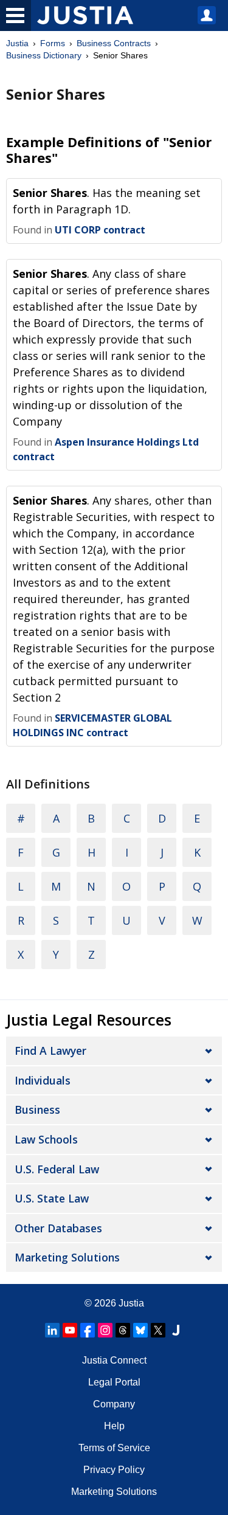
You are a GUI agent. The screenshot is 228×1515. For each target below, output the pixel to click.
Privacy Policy (114, 1470)
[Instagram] (105, 1330)
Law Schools (46, 1139)
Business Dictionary (43, 55)
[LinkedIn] (52, 1330)
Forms (52, 43)
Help (114, 1426)
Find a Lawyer (50, 1050)
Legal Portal (114, 1382)
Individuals (43, 1080)
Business (37, 1109)
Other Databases (58, 1228)
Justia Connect (114, 1360)
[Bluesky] (140, 1330)
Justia (17, 43)
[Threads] (123, 1330)
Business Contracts (114, 43)
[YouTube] (70, 1330)
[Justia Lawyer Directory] (175, 1330)
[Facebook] (87, 1330)
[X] (158, 1330)
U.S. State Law (52, 1198)
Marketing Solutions (67, 1257)
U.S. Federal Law (57, 1169)
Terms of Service (114, 1448)
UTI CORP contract (100, 229)
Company (114, 1404)
